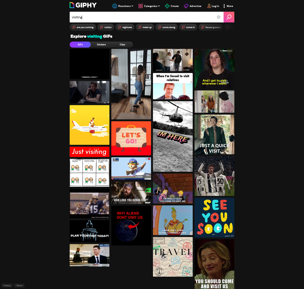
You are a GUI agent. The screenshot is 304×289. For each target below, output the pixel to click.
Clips (122, 44)
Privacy (7, 285)
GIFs (80, 44)
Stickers (101, 44)
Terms (19, 285)
